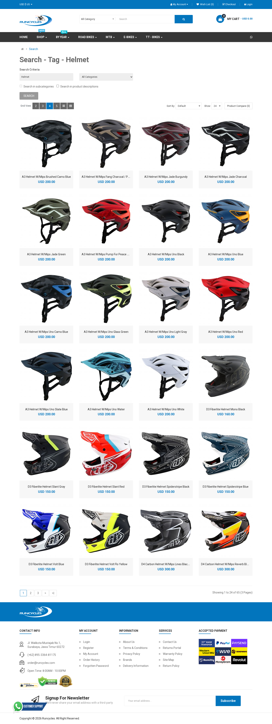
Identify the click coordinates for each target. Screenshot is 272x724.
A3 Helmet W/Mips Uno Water (106, 409)
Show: (207, 106)
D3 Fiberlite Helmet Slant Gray (46, 486)
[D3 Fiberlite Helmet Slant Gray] (46, 453)
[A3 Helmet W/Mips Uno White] (166, 376)
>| (53, 593)
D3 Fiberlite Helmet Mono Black (225, 409)
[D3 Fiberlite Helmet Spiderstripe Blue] (225, 453)
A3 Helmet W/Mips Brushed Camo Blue (46, 176)
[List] (63, 106)
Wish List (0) (207, 4)
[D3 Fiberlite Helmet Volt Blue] (46, 531)
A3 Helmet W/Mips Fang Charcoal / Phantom (110, 176)
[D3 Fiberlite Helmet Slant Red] (106, 453)
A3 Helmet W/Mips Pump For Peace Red (107, 254)
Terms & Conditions (135, 647)
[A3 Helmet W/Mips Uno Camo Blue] (46, 299)
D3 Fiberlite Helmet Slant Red (106, 486)
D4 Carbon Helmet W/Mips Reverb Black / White (231, 564)
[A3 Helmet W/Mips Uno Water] (106, 376)
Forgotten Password (96, 665)
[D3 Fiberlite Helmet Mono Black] (225, 376)
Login (249, 4)
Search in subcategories (38, 86)
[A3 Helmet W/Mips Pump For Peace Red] (106, 221)
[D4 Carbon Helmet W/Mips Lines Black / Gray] (166, 531)
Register (88, 647)
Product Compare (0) (238, 106)
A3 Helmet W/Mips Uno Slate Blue (46, 409)
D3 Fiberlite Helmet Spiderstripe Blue (226, 486)
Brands (127, 659)
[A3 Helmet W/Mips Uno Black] (166, 221)
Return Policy (171, 665)
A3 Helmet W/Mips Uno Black (166, 254)
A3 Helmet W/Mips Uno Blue (225, 254)
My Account (90, 653)
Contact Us (170, 641)
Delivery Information (136, 665)
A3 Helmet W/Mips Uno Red (225, 331)
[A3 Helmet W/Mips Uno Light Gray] (166, 299)
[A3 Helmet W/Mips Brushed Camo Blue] (46, 144)
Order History (91, 659)
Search (33, 49)
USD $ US (25, 4)
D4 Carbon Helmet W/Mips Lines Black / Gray (169, 564)
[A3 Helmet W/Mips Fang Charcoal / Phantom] (106, 144)
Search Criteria (30, 69)
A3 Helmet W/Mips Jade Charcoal (225, 176)
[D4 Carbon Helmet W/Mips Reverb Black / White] (225, 531)
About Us (129, 641)
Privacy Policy (131, 653)
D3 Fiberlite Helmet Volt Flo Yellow (106, 564)
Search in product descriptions (79, 86)
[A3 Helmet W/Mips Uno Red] (225, 299)
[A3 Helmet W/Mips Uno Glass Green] (106, 299)
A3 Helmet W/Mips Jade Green (46, 254)
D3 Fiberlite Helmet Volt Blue (46, 564)
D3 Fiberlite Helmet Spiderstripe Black (165, 486)
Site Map (168, 659)
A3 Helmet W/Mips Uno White (166, 409)
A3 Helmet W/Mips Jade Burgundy (166, 176)
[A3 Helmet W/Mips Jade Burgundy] (166, 144)
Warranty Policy (172, 653)
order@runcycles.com (41, 662)
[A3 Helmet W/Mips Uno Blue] (225, 221)
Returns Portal (172, 647)
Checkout (230, 4)
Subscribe (228, 701)
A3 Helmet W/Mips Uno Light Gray (166, 331)
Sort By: (171, 106)
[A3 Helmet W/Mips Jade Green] (46, 221)
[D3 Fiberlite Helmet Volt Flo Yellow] (106, 531)
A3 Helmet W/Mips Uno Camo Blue (46, 331)
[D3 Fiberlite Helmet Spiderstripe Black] (166, 453)
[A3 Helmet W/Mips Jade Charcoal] (225, 144)
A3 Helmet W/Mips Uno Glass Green (106, 331)
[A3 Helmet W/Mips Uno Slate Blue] (46, 376)
